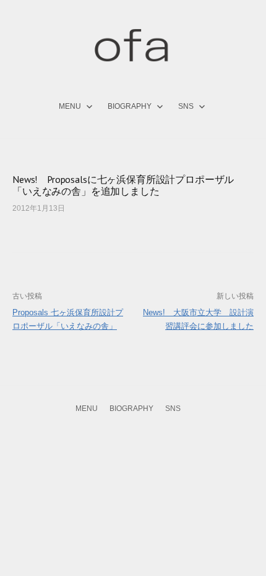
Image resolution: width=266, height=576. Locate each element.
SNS (186, 106)
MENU (70, 106)
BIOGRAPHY (130, 106)
